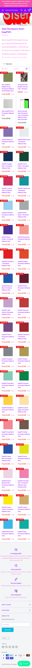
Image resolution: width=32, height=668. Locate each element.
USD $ (4, 638)
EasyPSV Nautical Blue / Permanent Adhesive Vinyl (7, 288)
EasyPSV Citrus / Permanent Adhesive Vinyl (24, 458)
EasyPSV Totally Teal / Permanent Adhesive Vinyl (24, 190)
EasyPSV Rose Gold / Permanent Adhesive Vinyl (24, 239)
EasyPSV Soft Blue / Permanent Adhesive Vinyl (8, 215)
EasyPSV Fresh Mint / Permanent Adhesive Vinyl (8, 385)
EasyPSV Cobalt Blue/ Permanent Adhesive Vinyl (7, 458)
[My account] (25, 10)
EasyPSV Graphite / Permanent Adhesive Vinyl (8, 361)
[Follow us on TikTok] (16, 647)
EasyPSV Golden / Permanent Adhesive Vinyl (24, 361)
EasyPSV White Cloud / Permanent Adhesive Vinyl (24, 141)
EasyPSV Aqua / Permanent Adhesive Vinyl (24, 534)
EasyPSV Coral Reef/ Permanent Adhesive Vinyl (8, 434)
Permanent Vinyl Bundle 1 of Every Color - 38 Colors (23, 87)
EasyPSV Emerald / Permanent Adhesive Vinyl (24, 385)
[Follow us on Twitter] (6, 647)
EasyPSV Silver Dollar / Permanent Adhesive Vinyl (23, 215)
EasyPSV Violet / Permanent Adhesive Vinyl (8, 336)
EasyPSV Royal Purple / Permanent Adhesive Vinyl (7, 239)
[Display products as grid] (26, 68)
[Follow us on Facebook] (3, 647)
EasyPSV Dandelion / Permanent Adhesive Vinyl (8, 410)
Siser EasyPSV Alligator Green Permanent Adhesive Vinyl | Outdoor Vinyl (8, 88)
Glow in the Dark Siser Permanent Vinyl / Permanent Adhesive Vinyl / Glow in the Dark (23, 115)
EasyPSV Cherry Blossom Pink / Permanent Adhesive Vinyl (8, 484)
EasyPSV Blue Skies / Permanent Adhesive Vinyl (8, 534)
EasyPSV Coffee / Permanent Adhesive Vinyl (24, 434)
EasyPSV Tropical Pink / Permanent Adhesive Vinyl (7, 190)
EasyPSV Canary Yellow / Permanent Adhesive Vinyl (7, 509)
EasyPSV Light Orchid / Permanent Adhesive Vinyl (7, 312)
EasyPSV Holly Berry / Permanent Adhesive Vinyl (24, 336)
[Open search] (22, 10)
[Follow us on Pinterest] (13, 647)
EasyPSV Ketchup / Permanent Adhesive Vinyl (24, 312)
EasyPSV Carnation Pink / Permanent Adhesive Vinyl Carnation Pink (23, 484)
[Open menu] (3, 10)
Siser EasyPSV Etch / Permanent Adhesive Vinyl (8, 113)
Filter (6, 68)
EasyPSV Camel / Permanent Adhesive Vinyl (24, 509)
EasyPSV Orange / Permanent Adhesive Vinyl (24, 263)
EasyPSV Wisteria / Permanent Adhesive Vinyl (8, 141)
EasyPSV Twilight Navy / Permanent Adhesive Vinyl (7, 166)
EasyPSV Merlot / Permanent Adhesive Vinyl (24, 288)
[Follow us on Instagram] (10, 647)
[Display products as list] (29, 68)
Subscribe (7, 630)
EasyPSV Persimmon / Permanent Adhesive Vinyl (8, 263)
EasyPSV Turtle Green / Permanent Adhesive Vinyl (23, 166)
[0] (29, 10)
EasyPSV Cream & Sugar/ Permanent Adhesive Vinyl (23, 410)
